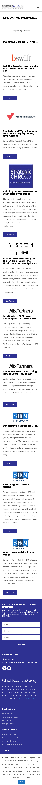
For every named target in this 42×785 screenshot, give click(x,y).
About (5, 750)
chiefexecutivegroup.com (26, 698)
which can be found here (21, 778)
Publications (8, 708)
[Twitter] (4, 668)
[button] (38, 7)
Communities (9, 729)
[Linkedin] (9, 668)
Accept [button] (21, 782)
